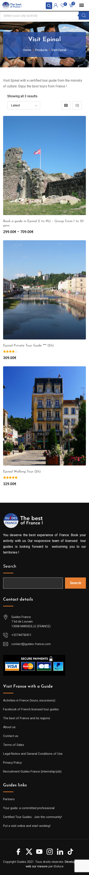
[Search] (84, 15)
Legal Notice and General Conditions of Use (33, 754)
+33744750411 (21, 635)
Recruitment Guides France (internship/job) (32, 771)
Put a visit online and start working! (27, 826)
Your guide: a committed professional (28, 808)
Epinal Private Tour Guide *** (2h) (28, 345)
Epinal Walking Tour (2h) (22, 471)
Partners (9, 799)
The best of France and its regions (26, 718)
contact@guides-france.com (31, 644)
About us (9, 727)
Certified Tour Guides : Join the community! (32, 817)
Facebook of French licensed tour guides (31, 709)
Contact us (10, 736)
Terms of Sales (13, 745)
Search (9, 566)
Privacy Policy (12, 762)
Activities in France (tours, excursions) (29, 700)
